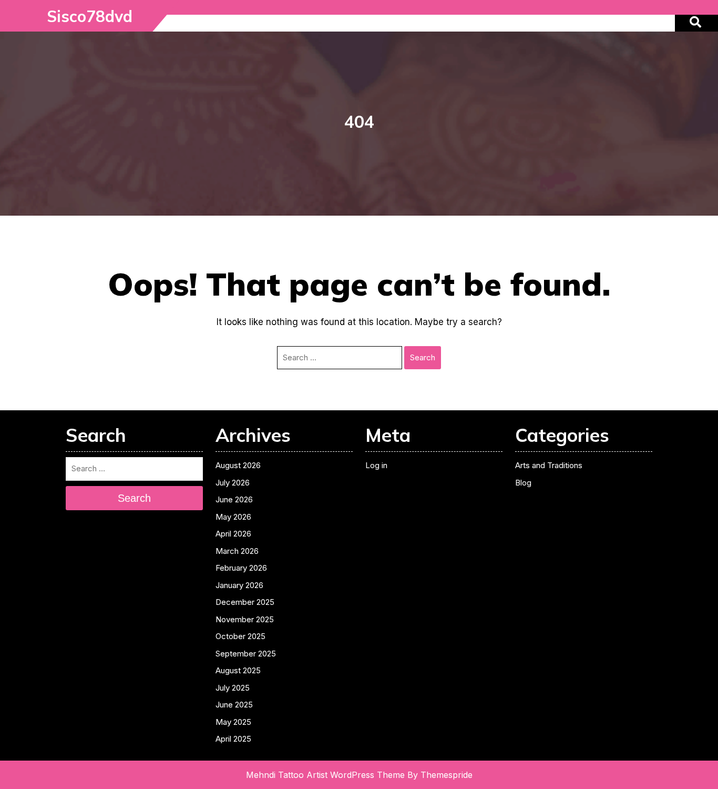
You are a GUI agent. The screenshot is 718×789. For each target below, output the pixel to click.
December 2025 (245, 602)
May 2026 (233, 517)
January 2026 (239, 585)
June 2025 (234, 705)
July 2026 (233, 483)
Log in (376, 465)
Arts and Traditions (548, 465)
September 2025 (246, 654)
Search (422, 357)
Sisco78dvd (89, 16)
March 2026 (237, 551)
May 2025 (233, 722)
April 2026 (233, 534)
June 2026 (234, 499)
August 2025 (238, 670)
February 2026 (241, 568)
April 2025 (233, 739)
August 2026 (238, 465)
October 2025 (240, 636)
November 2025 (245, 619)
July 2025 (233, 688)
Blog (523, 483)
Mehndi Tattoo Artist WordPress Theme (325, 775)
